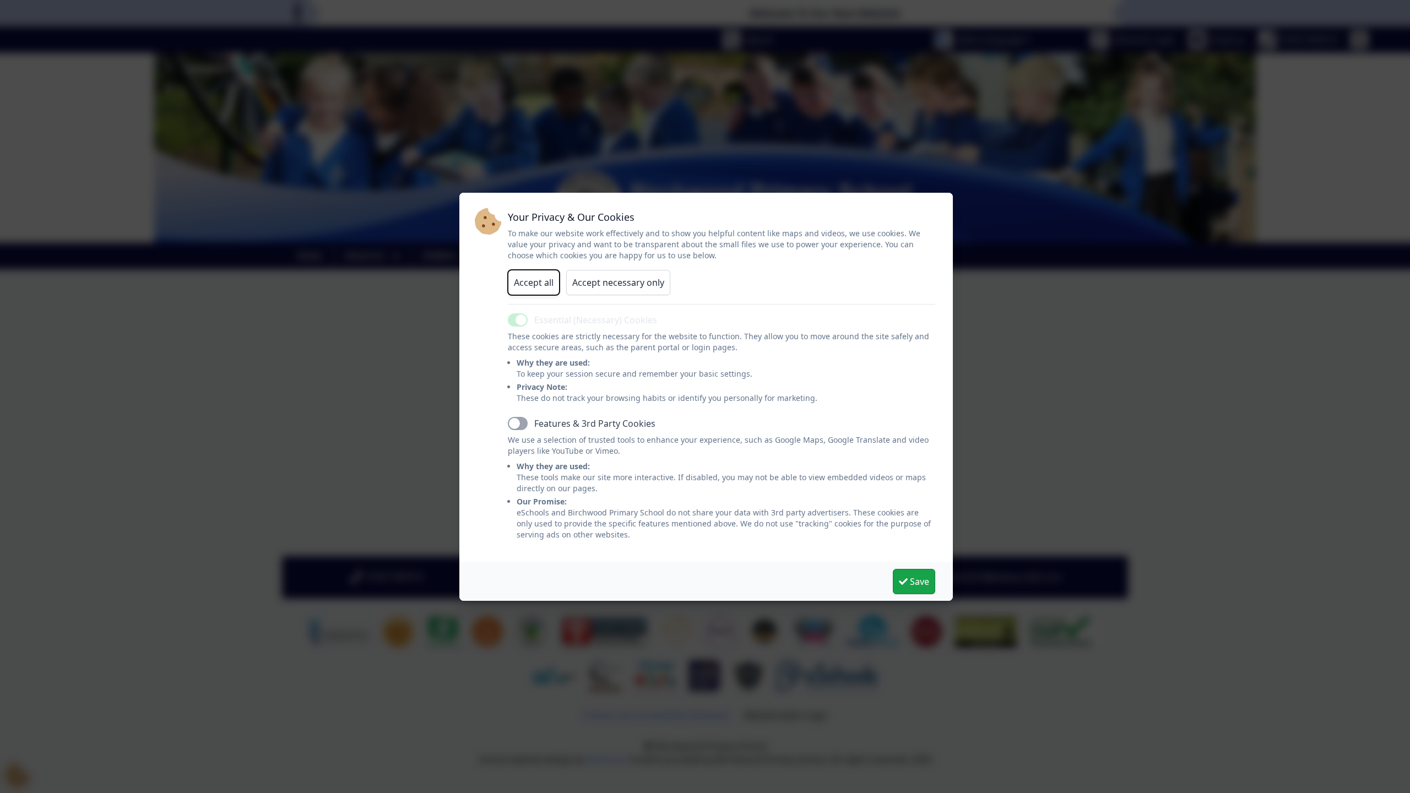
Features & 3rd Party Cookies (594, 423)
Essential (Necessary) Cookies (595, 320)
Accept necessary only (618, 282)
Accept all (534, 282)
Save (918, 581)
